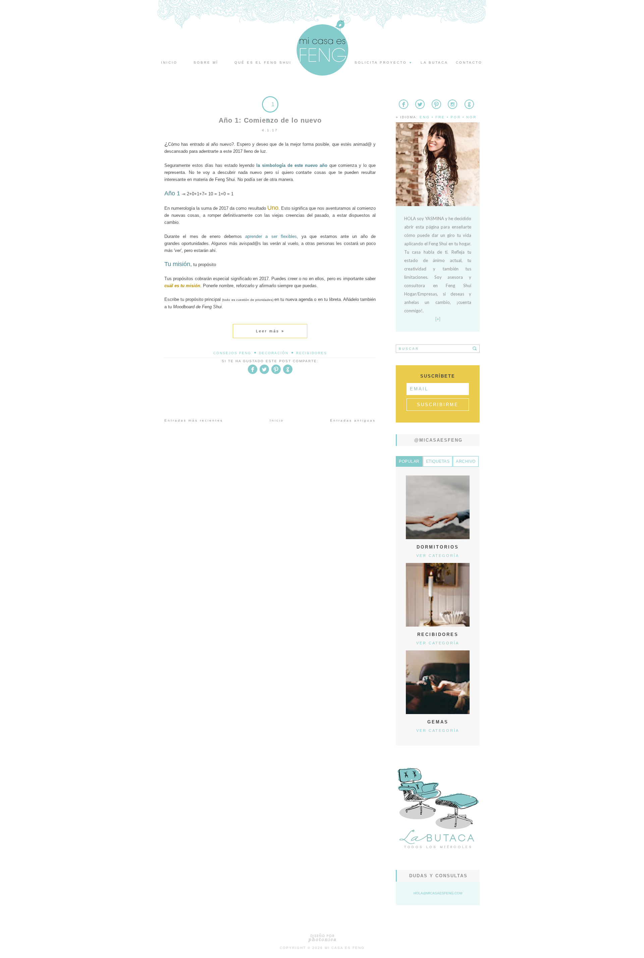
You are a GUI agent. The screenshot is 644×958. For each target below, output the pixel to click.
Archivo (466, 461)
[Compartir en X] (264, 373)
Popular (409, 461)
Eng (425, 117)
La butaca (434, 62)
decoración (273, 353)
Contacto (469, 62)
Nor (471, 117)
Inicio (169, 62)
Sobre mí (206, 62)
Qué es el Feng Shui (262, 62)
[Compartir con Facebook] (253, 373)
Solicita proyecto (384, 62)
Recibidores (311, 353)
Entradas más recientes (193, 420)
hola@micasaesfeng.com (438, 893)
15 (270, 113)
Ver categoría (437, 556)
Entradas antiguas (353, 420)
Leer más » (270, 331)
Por (455, 117)
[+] (437, 319)
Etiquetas (438, 461)
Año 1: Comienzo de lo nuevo (270, 120)
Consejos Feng (232, 353)
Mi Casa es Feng (345, 948)
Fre (440, 117)
